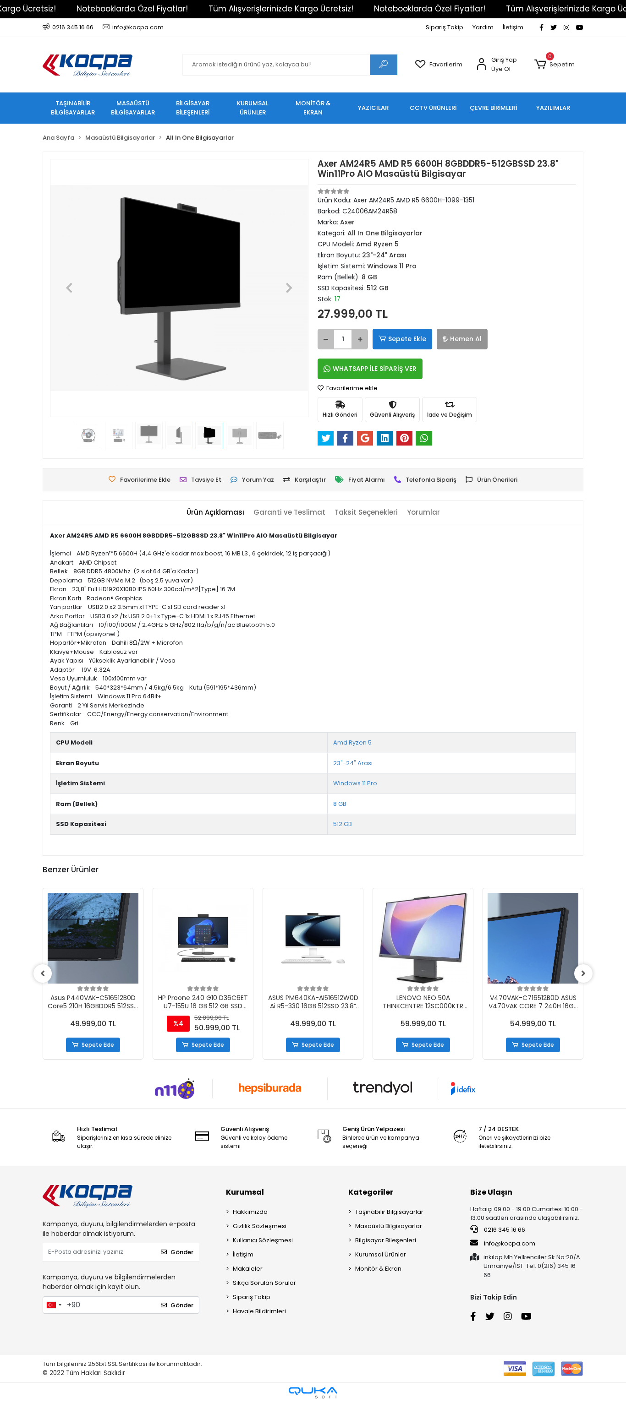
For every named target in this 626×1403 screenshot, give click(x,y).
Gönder (181, 1252)
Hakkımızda (250, 1211)
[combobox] (53, 1305)
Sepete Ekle (407, 338)
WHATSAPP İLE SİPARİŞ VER (375, 368)
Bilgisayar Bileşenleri (385, 1240)
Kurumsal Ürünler (380, 1254)
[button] (554, 64)
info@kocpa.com (509, 1243)
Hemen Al (466, 338)
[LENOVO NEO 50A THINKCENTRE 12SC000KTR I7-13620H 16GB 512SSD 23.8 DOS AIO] (423, 938)
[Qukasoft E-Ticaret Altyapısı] (313, 1392)
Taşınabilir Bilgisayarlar (389, 1211)
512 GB (342, 824)
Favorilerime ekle (351, 388)
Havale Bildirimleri (259, 1311)
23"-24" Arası (353, 763)
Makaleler (248, 1268)
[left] (42, 973)
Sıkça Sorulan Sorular (264, 1282)
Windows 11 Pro (355, 783)
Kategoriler (370, 1192)
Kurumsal (245, 1192)
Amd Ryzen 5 (352, 742)
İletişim (513, 27)
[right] (583, 973)
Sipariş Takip (444, 27)
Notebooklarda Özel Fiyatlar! (132, 8)
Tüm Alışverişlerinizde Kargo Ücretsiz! (281, 8)
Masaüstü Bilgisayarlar (388, 1226)
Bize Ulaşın (491, 1192)
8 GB (339, 803)
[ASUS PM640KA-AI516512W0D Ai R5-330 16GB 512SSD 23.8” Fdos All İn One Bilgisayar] (313, 938)
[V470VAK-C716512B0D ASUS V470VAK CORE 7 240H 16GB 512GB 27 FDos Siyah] (533, 938)
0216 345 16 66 (504, 1229)
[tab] (215, 512)
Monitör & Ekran (378, 1268)
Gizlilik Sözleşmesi (259, 1226)
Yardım (483, 27)
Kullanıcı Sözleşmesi (263, 1240)
